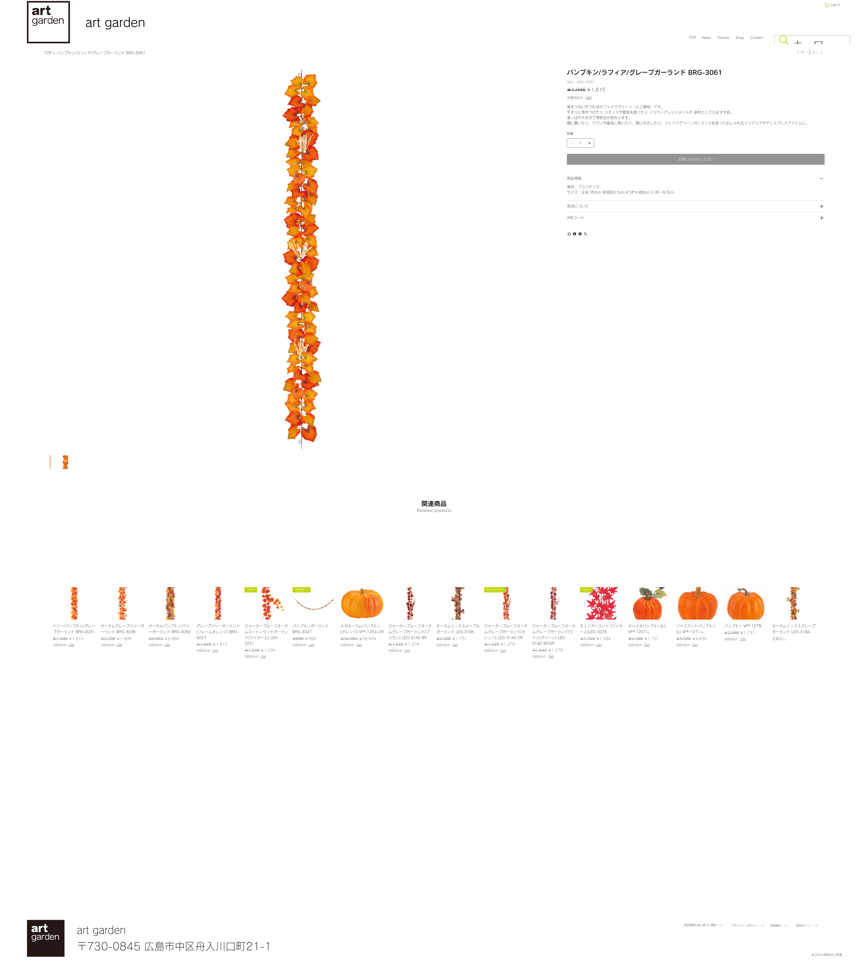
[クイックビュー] (74, 603)
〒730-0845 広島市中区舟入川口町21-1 (174, 946)
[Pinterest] (580, 234)
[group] (434, 623)
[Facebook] (574, 234)
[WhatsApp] (569, 234)
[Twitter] (585, 234)
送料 (71, 645)
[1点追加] (589, 143)
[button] (833, 5)
